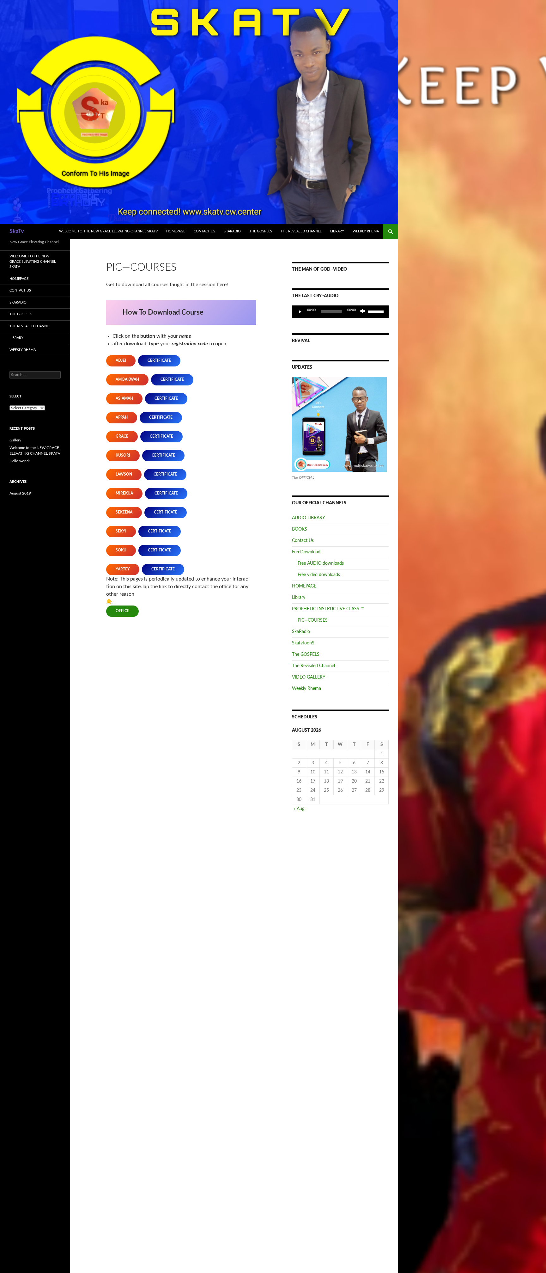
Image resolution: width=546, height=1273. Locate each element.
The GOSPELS (260, 231)
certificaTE (159, 360)
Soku (121, 550)
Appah (122, 417)
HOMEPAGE (175, 231)
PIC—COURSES (313, 620)
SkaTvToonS (303, 643)
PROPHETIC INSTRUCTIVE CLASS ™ (328, 609)
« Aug (299, 809)
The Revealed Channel (301, 231)
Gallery (15, 440)
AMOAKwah (127, 379)
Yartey (123, 569)
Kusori (123, 455)
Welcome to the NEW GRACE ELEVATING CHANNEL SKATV (108, 231)
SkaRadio (232, 231)
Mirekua (124, 493)
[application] (340, 311)
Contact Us (204, 231)
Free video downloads (319, 575)
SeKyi (121, 531)
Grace (122, 436)
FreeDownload (306, 552)
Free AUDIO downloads (321, 563)
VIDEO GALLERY (308, 677)
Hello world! (19, 461)
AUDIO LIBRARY (308, 518)
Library (337, 231)
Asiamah (124, 398)
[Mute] (363, 312)
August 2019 (20, 493)
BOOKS (299, 529)
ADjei (121, 360)
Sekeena (124, 512)
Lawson (124, 474)
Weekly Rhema (366, 231)
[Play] (300, 312)
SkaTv (16, 231)
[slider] (376, 311)
